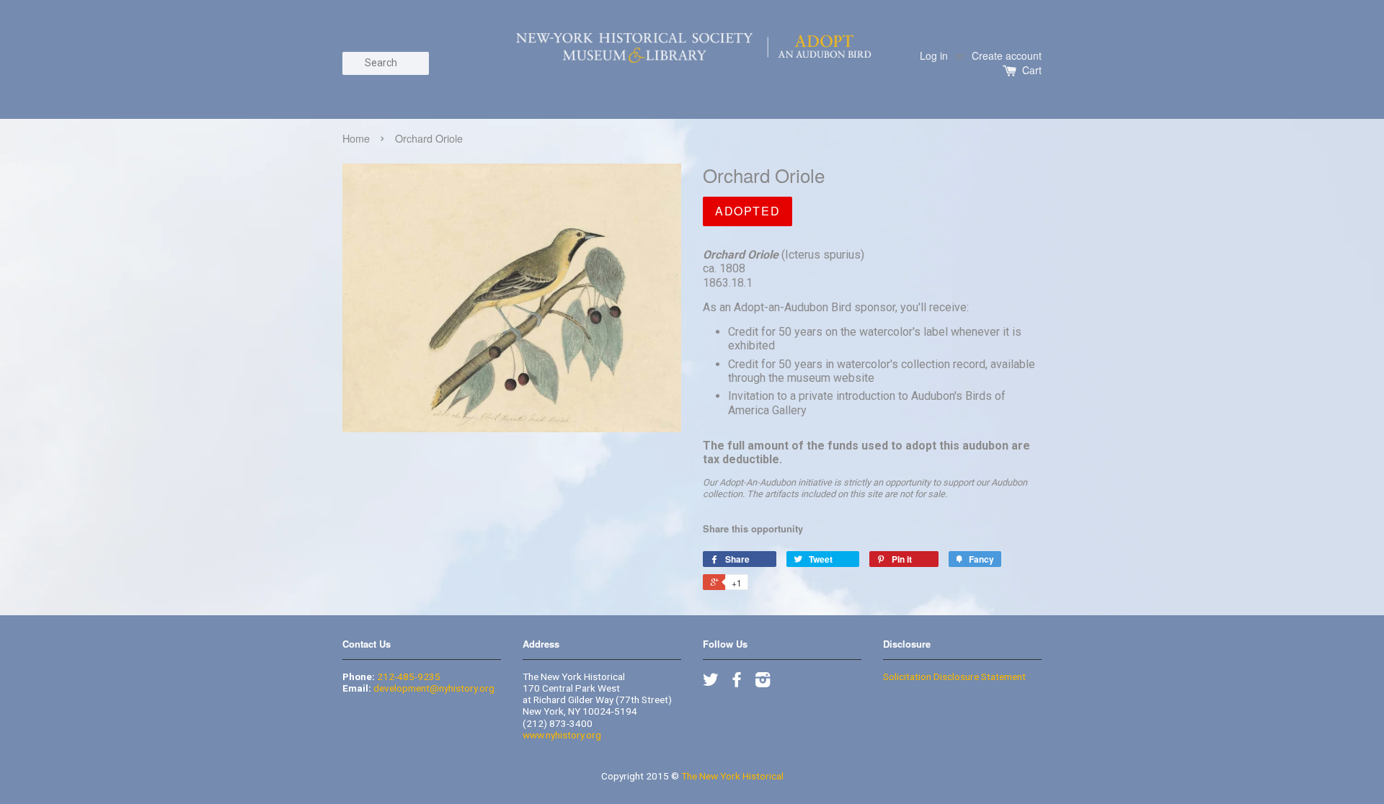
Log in (934, 55)
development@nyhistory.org (433, 688)
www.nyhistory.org (562, 735)
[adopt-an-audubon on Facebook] (737, 682)
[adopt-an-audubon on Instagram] (763, 682)
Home (356, 138)
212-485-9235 (408, 676)
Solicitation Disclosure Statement (954, 676)
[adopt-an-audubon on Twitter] (711, 682)
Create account (1007, 55)
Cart (1032, 70)
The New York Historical (732, 776)
